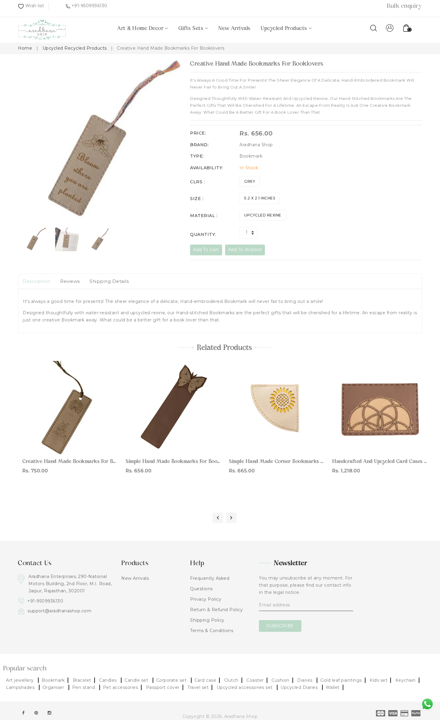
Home (25, 48)
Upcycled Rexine (262, 215)
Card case (205, 680)
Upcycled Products (284, 28)
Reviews (70, 281)
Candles (108, 680)
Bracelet (82, 680)
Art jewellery (20, 680)
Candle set (137, 680)
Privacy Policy (205, 599)
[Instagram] (49, 712)
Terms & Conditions (211, 630)
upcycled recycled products (75, 48)
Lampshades (21, 687)
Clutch (231, 680)
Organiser (54, 687)
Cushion (280, 680)
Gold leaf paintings (341, 680)
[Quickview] (82, 407)
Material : (203, 215)
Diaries (305, 680)
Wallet (333, 687)
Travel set (198, 687)
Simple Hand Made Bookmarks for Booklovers (180, 461)
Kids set (378, 680)
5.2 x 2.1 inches (259, 198)
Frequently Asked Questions (209, 583)
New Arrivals (234, 28)
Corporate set (172, 680)
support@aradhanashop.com (59, 611)
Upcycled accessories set (245, 687)
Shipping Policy (207, 620)
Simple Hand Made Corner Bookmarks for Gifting (287, 461)
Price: (198, 133)
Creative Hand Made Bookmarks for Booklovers (79, 461)
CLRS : (197, 181)
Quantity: (203, 234)
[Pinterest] (36, 712)
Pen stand (84, 687)
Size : (196, 198)
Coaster (255, 680)
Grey (249, 181)
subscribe (280, 626)
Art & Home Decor (140, 28)
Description (36, 281)
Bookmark (53, 680)
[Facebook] (23, 712)
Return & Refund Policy (216, 609)
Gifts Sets (190, 28)
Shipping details (109, 281)
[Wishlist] (69, 407)
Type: (197, 156)
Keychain (405, 680)
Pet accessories (120, 687)
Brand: (199, 144)
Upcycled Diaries (299, 687)
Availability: (206, 167)
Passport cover (163, 687)
